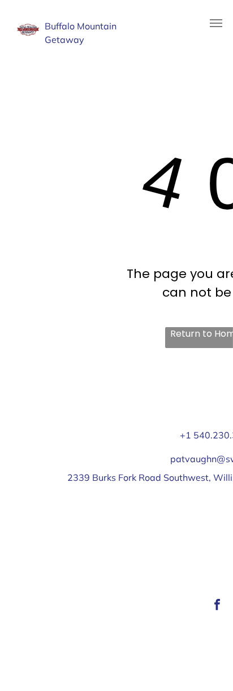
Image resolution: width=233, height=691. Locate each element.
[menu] (216, 23)
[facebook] (217, 606)
